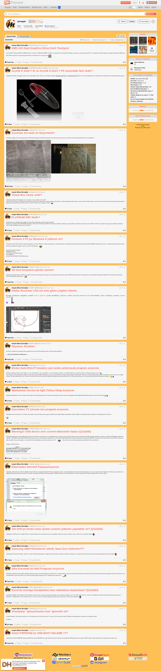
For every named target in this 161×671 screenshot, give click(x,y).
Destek (154, 7)
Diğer (45, 7)
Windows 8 (33, 236)
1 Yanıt (9, 382)
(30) (85, 40)
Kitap (31, 387)
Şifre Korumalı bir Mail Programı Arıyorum (38, 568)
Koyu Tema (130, 7)
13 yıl (121, 45)
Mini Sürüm (147, 127)
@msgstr (21, 21)
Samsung (32, 546)
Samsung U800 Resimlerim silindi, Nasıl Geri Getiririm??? (48, 548)
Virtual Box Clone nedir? (27, 194)
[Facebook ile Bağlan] (139, 2)
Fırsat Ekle (122, 35)
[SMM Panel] (61, 663)
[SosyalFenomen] (99, 660)
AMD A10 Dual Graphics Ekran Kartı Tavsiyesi (40, 48)
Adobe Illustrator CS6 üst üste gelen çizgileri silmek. (44, 290)
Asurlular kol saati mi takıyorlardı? (33, 132)
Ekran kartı (33, 45)
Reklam (147, 7)
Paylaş (26, 62)
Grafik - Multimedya (36, 288)
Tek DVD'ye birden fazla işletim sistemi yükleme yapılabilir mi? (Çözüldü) (57, 529)
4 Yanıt (9, 124)
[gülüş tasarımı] (138, 660)
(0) (118, 40)
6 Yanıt (9, 458)
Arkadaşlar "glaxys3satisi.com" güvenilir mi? (40, 611)
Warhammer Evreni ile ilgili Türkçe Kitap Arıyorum (43, 390)
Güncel (31, 130)
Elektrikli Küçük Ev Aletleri (38, 68)
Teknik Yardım (34, 267)
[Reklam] (59, 7)
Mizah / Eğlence (34, 343)
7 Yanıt (9, 603)
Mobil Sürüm (139, 127)
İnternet (32, 365)
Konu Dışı (32, 214)
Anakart (32, 630)
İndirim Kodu (37, 7)
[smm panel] (23, 656)
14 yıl (121, 608)
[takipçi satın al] (138, 656)
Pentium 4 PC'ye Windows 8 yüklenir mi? (37, 239)
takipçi (132, 21)
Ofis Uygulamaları (35, 587)
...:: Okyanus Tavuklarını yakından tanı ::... (17, 354)
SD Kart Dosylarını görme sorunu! (33, 269)
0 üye (36, 27)
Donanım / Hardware (137, 101)
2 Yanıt (9, 209)
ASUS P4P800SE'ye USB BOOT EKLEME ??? (40, 633)
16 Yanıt (10, 624)
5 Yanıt (9, 261)
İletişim (140, 7)
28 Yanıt (10, 186)
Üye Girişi (124, 2)
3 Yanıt (9, 401)
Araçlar (31, 192)
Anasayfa (8, 7)
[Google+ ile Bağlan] (143, 2)
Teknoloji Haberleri (24, 7)
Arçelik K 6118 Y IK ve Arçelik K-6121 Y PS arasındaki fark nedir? (52, 70)
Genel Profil (11, 36)
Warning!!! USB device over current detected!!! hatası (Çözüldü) (51, 431)
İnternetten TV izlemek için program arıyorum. (40, 409)
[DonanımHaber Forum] (14, 2)
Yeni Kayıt (153, 2)
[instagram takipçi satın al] (99, 656)
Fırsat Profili (24, 36)
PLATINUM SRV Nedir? (26, 217)
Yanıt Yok (10, 62)
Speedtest (54, 7)
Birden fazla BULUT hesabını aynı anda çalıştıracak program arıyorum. (56, 368)
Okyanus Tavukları (23, 346)
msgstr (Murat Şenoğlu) (20, 45)
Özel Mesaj (145, 21)
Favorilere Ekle (37, 62)
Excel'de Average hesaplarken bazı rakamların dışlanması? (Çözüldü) (55, 590)
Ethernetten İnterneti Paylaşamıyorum (35, 466)
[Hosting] (61, 656)
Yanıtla (19, 62)
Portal (14, 7)
